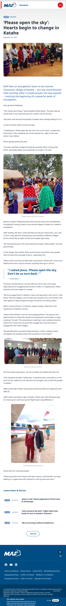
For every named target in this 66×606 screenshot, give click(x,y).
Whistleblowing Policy (52, 571)
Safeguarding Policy (11, 575)
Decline (55, 600)
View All (33, 534)
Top (60, 556)
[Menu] (60, 5)
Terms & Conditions (11, 571)
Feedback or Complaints (44, 575)
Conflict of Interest (27, 575)
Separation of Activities (42, 579)
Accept (49, 600)
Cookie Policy (37, 571)
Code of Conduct (26, 579)
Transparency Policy (11, 579)
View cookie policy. (29, 605)
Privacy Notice (25, 571)
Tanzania (23, 5)
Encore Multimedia (57, 590)
